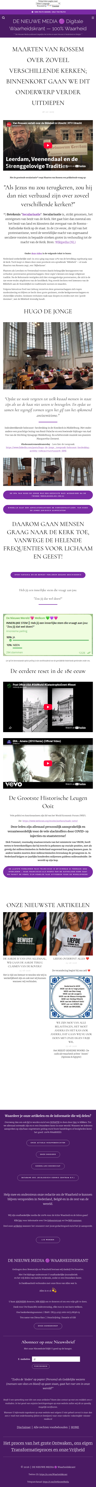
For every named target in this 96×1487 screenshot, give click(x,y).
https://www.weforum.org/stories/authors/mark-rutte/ (50, 821)
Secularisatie (31, 214)
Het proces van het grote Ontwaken (37, 1443)
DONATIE (55, 1122)
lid (28, 1122)
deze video (36, 253)
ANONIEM (21, 1301)
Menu (92, 17)
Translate (55, 6)
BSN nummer (75, 1220)
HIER (42, 1301)
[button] (3, 18)
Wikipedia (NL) (65, 242)
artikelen (18, 1226)
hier (75, 1122)
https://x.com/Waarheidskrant (53, 1474)
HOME (75, 1427)
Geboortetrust (54, 1220)
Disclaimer (24, 1427)
